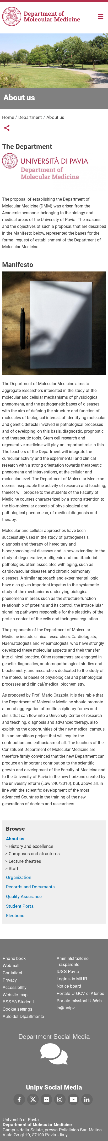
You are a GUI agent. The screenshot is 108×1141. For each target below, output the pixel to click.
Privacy (10, 980)
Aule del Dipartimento (23, 1016)
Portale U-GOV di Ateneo (81, 993)
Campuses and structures (34, 853)
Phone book (14, 958)
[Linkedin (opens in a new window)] (87, 1099)
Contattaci (12, 973)
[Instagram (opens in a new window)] (60, 1099)
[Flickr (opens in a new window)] (46, 1099)
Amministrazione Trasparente (73, 961)
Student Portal (20, 906)
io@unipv (66, 1008)
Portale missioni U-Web (79, 1001)
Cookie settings (17, 1009)
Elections (15, 915)
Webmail (11, 965)
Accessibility (15, 987)
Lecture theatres (25, 861)
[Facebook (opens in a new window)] (19, 1099)
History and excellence (31, 846)
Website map (15, 995)
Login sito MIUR (72, 979)
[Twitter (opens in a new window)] (33, 1099)
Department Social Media (54, 1036)
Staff (13, 868)
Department (30, 117)
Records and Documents (30, 886)
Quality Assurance (24, 896)
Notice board (69, 986)
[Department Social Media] (54, 1053)
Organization (18, 877)
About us (15, 838)
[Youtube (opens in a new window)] (73, 1099)
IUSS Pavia (68, 971)
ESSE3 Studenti (18, 1002)
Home (101, 16)
